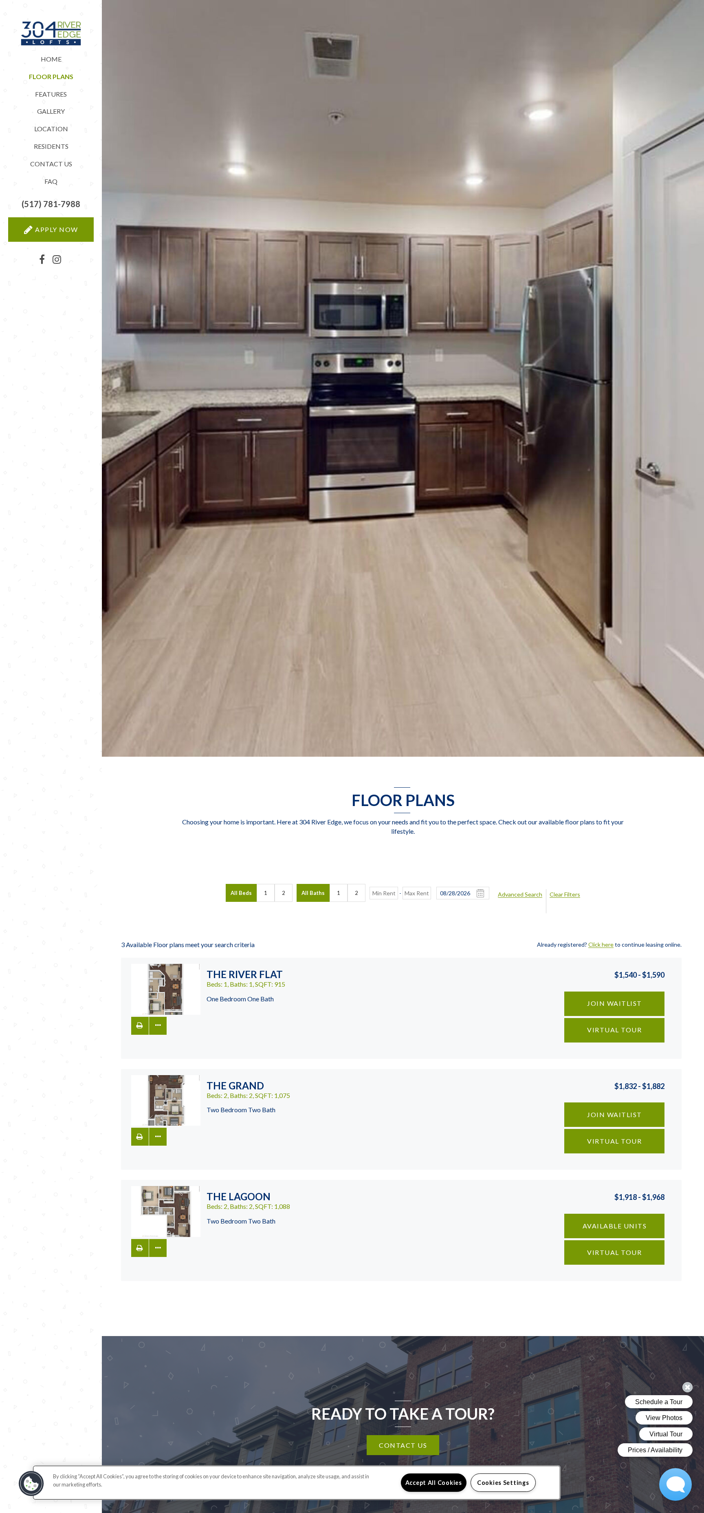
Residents (51, 146)
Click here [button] (601, 944)
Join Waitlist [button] (614, 1003)
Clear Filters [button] (565, 894)
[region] (297, 1482)
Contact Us (51, 164)
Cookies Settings (503, 1482)
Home (51, 59)
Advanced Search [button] (520, 894)
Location (51, 129)
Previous (144, 990)
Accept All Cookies (433, 1482)
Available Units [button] (615, 1226)
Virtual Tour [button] (614, 1030)
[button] (51, 204)
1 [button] (265, 893)
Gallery (51, 111)
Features (51, 94)
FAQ (50, 181)
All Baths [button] (313, 893)
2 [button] (283, 893)
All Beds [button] (241, 893)
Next (187, 990)
